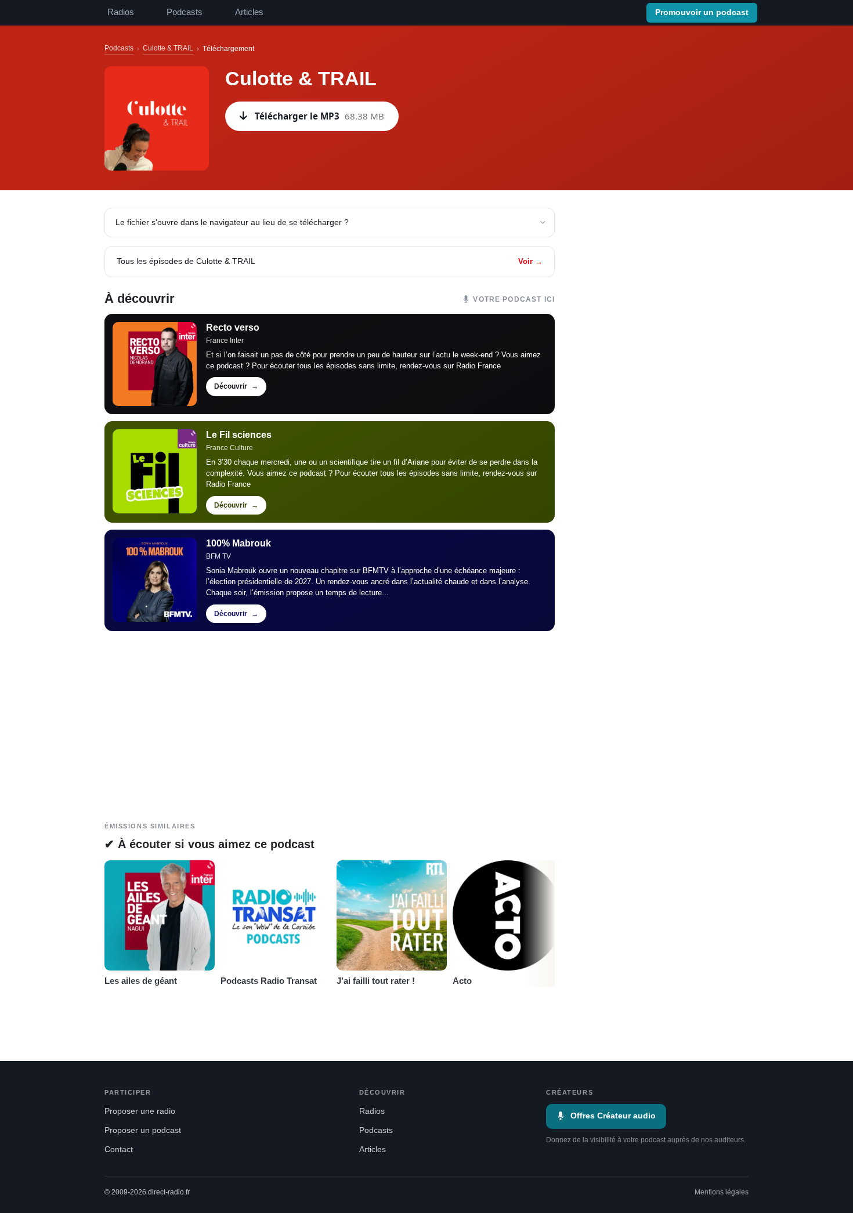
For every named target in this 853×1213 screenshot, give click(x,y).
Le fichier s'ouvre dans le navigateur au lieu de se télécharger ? (232, 222)
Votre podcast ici (514, 299)
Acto (462, 981)
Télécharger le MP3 (319, 116)
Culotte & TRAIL (168, 48)
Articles (249, 12)
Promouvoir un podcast (702, 12)
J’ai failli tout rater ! (376, 981)
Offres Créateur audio (613, 1115)
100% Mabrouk (238, 543)
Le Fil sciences (239, 435)
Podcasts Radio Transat (269, 981)
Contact (118, 1149)
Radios (120, 12)
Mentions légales (722, 1192)
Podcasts (185, 12)
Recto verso (232, 327)
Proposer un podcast (142, 1130)
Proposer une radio (139, 1111)
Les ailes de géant (140, 981)
